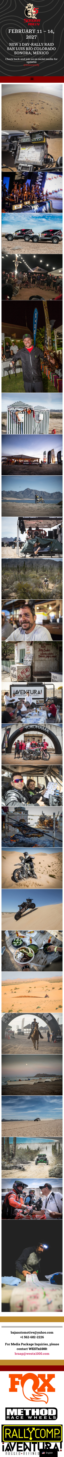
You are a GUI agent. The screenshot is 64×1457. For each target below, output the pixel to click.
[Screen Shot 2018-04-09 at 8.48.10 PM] (32, 233)
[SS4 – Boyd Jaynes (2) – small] (32, 1074)
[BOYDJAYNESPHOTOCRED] (32, 151)
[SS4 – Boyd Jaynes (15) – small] (32, 1116)
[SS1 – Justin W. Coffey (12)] (32, 826)
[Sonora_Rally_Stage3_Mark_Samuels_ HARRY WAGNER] (32, 346)
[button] (32, 78)
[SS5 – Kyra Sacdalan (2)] (32, 1198)
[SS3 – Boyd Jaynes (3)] (32, 1033)
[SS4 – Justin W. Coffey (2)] (32, 1157)
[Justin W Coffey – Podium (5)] (32, 192)
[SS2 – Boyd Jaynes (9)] (32, 909)
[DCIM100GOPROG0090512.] (32, 107)
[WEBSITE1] (32, 1266)
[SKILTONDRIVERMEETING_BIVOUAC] (32, 277)
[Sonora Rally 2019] (32, 413)
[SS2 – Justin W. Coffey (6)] (32, 950)
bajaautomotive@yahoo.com (32, 1332)
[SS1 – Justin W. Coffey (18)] (32, 868)
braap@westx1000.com (32, 1353)
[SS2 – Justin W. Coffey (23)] (32, 992)
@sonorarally (31, 65)
